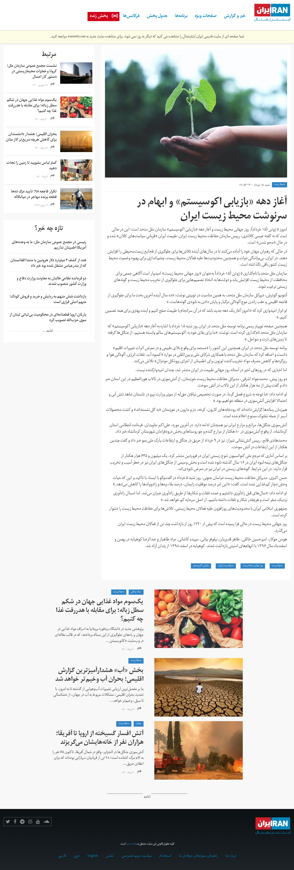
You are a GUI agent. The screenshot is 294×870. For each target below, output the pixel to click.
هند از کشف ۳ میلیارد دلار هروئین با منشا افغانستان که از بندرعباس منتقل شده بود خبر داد (48, 263)
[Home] (270, 12)
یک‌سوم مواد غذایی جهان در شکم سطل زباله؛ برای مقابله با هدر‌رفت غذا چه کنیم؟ (32, 106)
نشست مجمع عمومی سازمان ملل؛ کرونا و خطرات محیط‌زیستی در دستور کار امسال (32, 71)
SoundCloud (46, 821)
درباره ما (231, 856)
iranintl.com (76, 37)
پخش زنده (99, 16)
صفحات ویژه (206, 16)
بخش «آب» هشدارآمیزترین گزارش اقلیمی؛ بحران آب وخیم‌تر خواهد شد (99, 675)
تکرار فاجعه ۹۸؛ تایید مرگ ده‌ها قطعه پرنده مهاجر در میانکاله (34, 195)
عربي (77, 856)
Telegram (22, 821)
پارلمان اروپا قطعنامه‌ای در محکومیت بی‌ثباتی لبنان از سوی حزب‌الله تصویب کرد (47, 318)
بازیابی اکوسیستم (201, 566)
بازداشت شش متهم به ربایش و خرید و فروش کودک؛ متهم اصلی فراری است (47, 300)
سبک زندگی (136, 592)
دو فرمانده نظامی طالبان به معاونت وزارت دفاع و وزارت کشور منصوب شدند (51, 282)
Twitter (8, 821)
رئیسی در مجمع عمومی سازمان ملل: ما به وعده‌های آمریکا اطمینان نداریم (49, 245)
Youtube (38, 821)
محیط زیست (279, 184)
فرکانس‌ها (131, 16)
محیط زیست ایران (226, 566)
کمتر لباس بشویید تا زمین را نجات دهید (31, 166)
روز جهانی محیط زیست (253, 566)
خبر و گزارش (235, 16)
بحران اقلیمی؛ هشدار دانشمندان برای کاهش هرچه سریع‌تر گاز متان (31, 137)
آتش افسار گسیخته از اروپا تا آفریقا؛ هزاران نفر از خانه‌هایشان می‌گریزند (100, 738)
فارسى (62, 856)
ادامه (147, 797)
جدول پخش (157, 16)
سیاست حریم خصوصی (136, 856)
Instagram (30, 821)
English (93, 856)
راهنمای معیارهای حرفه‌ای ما (198, 856)
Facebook (15, 821)
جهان (138, 723)
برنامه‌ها (181, 16)
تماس (110, 856)
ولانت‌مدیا (131, 844)
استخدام (165, 856)
